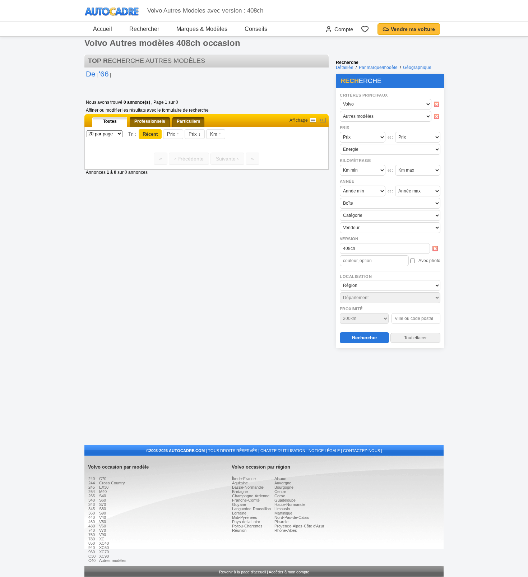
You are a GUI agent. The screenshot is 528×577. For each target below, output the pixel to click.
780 (91, 539)
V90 (102, 534)
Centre (280, 491)
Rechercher (144, 29)
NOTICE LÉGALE (324, 450)
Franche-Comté (246, 500)
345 (91, 509)
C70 (102, 478)
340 (91, 500)
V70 (102, 530)
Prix (344, 127)
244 (91, 483)
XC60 (104, 547)
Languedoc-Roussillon (251, 509)
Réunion (239, 530)
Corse (279, 496)
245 (91, 487)
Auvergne (282, 483)
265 (91, 496)
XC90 (104, 556)
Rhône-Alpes (285, 530)
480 (91, 526)
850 (91, 543)
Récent (150, 134)
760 (91, 534)
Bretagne (240, 491)
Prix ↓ (195, 134)
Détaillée (344, 67)
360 (91, 513)
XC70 (104, 552)
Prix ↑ (173, 134)
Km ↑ (215, 134)
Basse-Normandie (248, 487)
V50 (102, 522)
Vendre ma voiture (413, 29)
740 (91, 530)
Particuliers (188, 121)
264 (91, 491)
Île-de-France (244, 478)
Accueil (102, 29)
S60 (102, 500)
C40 (92, 560)
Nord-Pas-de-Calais (291, 517)
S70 (102, 504)
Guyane (239, 504)
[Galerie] (323, 120)
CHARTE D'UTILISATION (282, 450)
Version (349, 239)
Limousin (282, 509)
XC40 (104, 543)
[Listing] (313, 120)
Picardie (281, 522)
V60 (102, 526)
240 (91, 478)
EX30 (103, 487)
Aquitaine (240, 483)
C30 (92, 556)
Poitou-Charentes (247, 526)
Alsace (280, 478)
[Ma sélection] (365, 29)
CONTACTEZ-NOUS (361, 450)
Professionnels (149, 121)
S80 (102, 509)
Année (347, 181)
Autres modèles (112, 560)
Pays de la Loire (246, 522)
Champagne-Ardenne (250, 496)
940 (91, 547)
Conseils (256, 29)
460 (91, 522)
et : (390, 137)
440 (91, 517)
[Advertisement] (390, 397)
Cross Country (112, 483)
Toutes (110, 121)
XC (102, 539)
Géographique (417, 67)
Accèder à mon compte (289, 572)
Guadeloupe (285, 500)
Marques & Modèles (201, 29)
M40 (103, 491)
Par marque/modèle (378, 67)
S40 (102, 496)
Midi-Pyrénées (244, 517)
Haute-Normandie (289, 504)
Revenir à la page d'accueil (242, 572)
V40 (102, 517)
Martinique (283, 513)
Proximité (351, 309)
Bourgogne (283, 487)
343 (91, 504)
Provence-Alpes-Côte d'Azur (299, 526)
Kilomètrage (355, 160)
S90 (102, 513)
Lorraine (239, 513)
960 (91, 552)
